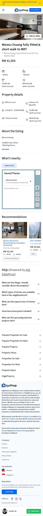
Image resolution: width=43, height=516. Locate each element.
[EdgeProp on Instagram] (16, 499)
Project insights (9, 419)
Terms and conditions (9, 452)
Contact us (5, 460)
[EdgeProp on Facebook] (12, 499)
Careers (4, 444)
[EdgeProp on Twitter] (20, 499)
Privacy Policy (6, 456)
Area (39, 416)
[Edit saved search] (39, 23)
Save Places (9, 166)
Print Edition (35, 10)
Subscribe (9, 492)
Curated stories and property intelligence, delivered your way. (19, 3)
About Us (5, 448)
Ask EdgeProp (26, 416)
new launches (18, 431)
